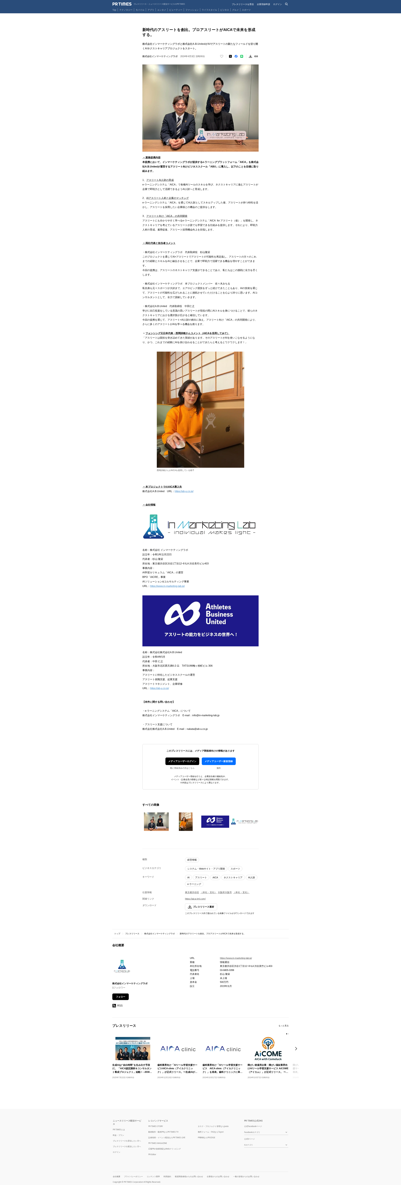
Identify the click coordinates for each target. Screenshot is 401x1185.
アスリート (201, 877)
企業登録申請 (263, 4)
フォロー (120, 996)
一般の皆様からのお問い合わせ (246, 1176)
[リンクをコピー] (256, 56)
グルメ (235, 9)
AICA (215, 877)
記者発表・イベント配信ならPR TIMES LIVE (166, 1137)
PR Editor (152, 1154)
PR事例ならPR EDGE (206, 1137)
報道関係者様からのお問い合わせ (189, 1176)
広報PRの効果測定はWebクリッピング (164, 1148)
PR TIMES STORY (155, 1126)
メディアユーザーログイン (182, 761)
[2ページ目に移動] (288, 1033)
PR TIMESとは (119, 1129)
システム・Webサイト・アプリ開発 (206, 868)
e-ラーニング (194, 884)
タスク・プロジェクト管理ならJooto (213, 1126)
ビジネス (224, 9)
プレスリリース (132, 933)
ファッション (192, 9)
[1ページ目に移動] (286, 1033)
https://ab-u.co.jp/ (184, 491)
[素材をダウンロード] (250, 56)
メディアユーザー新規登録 (219, 761)
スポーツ (246, 9)
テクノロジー (126, 9)
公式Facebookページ (253, 1126)
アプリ (151, 9)
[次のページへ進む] (297, 1049)
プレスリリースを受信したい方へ (127, 1140)
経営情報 (192, 859)
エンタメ (161, 9)
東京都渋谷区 (192, 892)
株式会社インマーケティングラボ (159, 933)
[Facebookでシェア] (236, 56)
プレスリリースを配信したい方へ (127, 1146)
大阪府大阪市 (225, 892)
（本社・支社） (208, 892)
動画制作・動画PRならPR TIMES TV (163, 1132)
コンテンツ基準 (153, 1176)
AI (188, 877)
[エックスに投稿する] (230, 56)
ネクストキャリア (233, 877)
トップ (117, 933)
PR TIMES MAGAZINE (157, 1143)
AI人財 (251, 877)
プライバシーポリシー (133, 1176)
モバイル (140, 9)
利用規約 (167, 1176)
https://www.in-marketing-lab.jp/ (167, 586)
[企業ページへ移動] (122, 967)
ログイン (277, 4)
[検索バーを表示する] (286, 4)
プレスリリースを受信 (243, 4)
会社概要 (116, 1176)
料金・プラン (118, 1135)
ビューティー (175, 9)
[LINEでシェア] (241, 56)
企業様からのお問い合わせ (218, 1176)
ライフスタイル (209, 9)
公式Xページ (249, 1139)
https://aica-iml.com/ (195, 898)
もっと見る (284, 1025)
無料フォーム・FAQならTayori (211, 1132)
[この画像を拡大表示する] (156, 821)
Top (114, 9)
